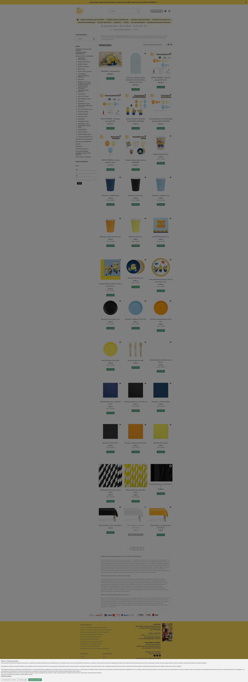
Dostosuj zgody (23, 679)
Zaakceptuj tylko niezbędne (9, 679)
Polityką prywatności (96, 672)
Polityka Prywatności (6, 676)
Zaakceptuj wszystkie (35, 679)
